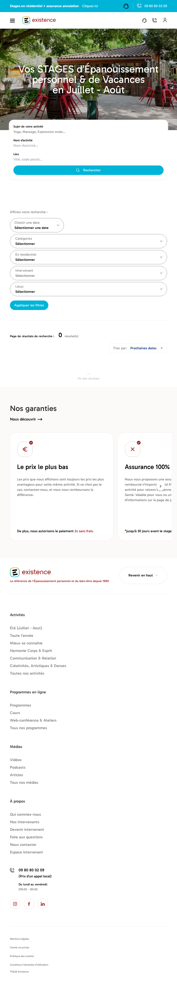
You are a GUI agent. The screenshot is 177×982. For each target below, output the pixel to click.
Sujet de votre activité (28, 126)
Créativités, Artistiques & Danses (38, 665)
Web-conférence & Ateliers (33, 720)
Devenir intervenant (27, 829)
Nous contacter (23, 844)
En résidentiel (25, 254)
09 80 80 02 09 (155, 6)
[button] (160, 486)
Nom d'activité (23, 140)
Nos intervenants (24, 822)
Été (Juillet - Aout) (26, 628)
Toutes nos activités (27, 673)
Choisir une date (27, 222)
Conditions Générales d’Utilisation (29, 964)
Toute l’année (21, 635)
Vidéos (16, 759)
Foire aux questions (26, 837)
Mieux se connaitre (26, 643)
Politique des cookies (22, 956)
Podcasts (17, 767)
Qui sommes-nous (25, 814)
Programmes (20, 705)
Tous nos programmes (28, 727)
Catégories (23, 238)
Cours (15, 712)
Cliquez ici (90, 6)
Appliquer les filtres (29, 305)
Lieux (19, 286)
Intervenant (24, 270)
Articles (16, 775)
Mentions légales (19, 938)
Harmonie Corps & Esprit (31, 650)
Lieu (16, 154)
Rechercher (92, 170)
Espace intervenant (26, 852)
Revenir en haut (140, 575)
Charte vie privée (19, 947)
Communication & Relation (33, 658)
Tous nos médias (24, 782)
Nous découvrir (23, 419)
